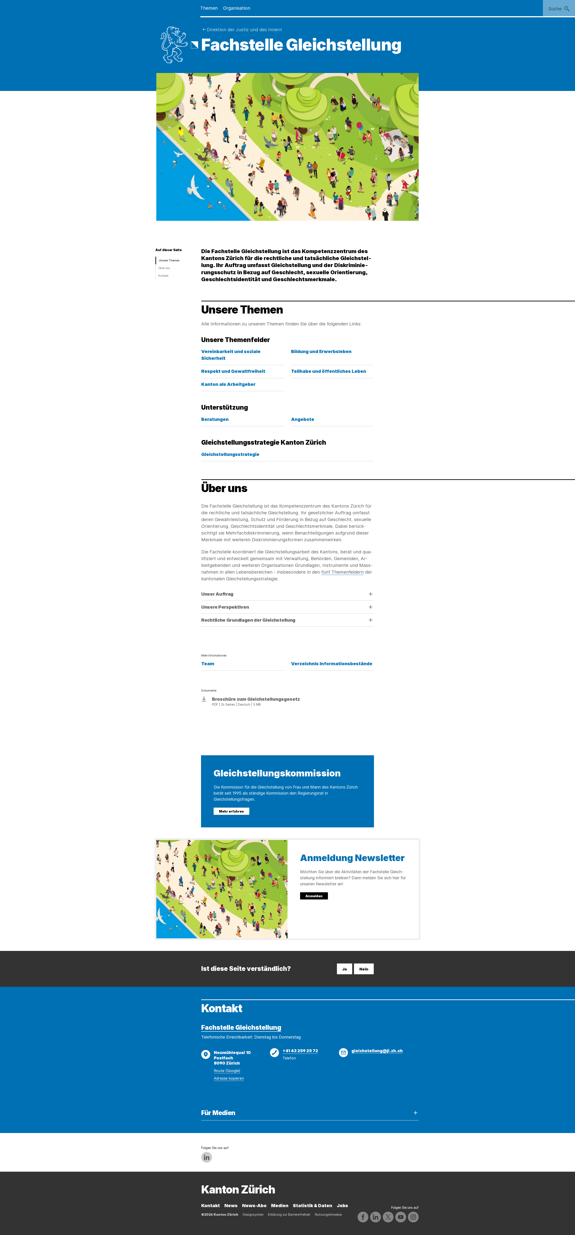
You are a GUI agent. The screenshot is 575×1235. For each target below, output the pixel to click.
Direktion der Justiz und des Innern (244, 29)
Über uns (164, 268)
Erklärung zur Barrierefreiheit (289, 1214)
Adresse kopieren (229, 1078)
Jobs (342, 1205)
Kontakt (163, 275)
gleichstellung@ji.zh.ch (377, 1050)
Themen (209, 8)
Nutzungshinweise (328, 1214)
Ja (344, 969)
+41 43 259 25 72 (300, 1050)
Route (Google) (227, 1070)
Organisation (236, 8)
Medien (279, 1205)
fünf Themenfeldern (342, 572)
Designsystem (253, 1214)
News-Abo (254, 1205)
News (231, 1205)
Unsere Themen (169, 260)
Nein (363, 969)
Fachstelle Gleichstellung (241, 1027)
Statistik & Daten (312, 1205)
